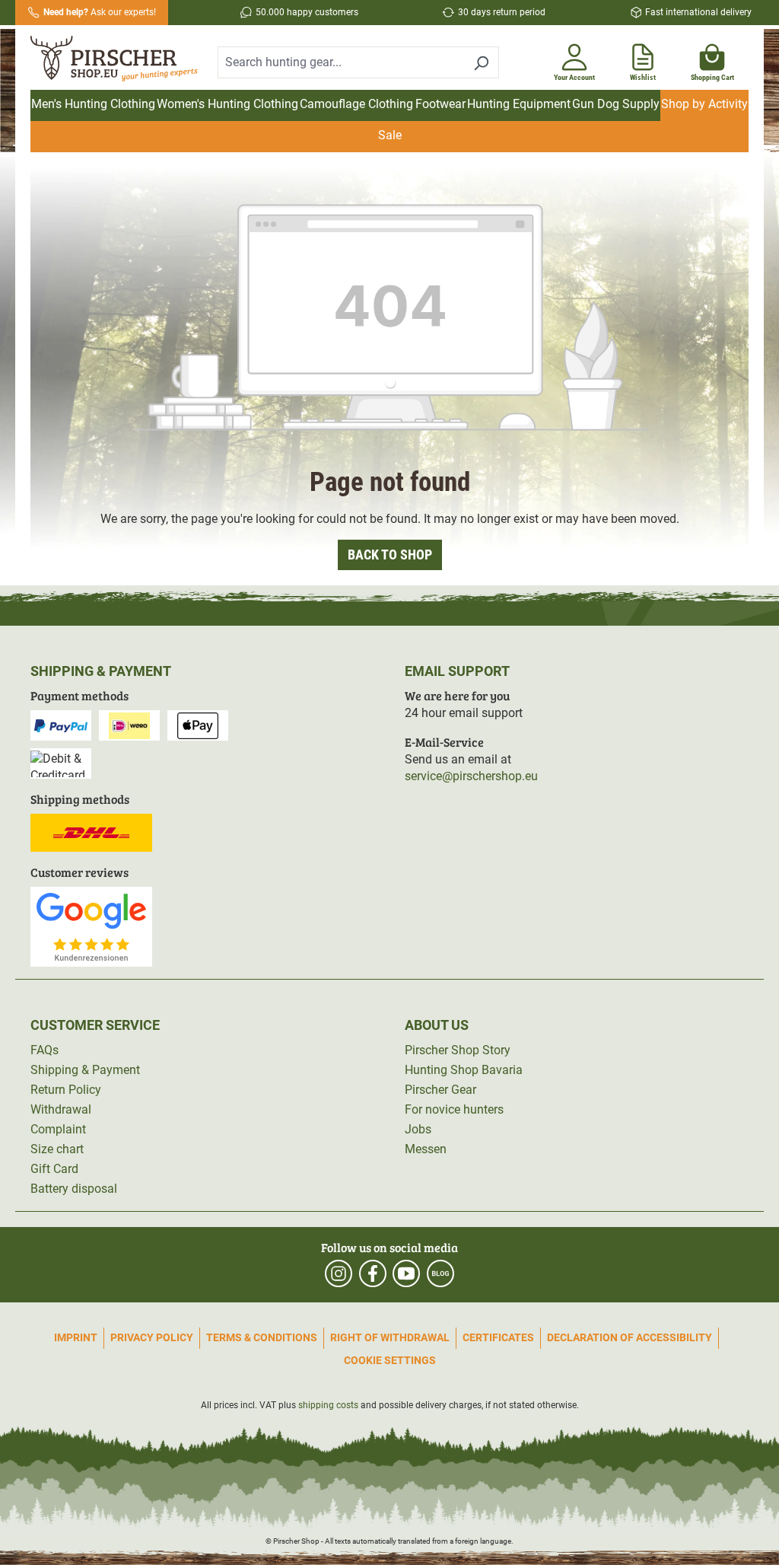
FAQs (44, 1050)
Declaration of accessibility (629, 1337)
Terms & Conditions (261, 1337)
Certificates (498, 1337)
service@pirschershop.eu (471, 776)
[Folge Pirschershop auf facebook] (372, 1273)
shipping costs (328, 1405)
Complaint (58, 1129)
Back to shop (390, 555)
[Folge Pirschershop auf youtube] (406, 1273)
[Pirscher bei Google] (91, 926)
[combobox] (341, 62)
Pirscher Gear (440, 1089)
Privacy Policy (151, 1337)
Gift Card (54, 1169)
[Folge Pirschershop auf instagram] (338, 1273)
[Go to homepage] (114, 59)
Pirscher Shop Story (457, 1050)
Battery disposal (73, 1188)
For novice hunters (454, 1109)
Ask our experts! (99, 12)
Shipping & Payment (85, 1070)
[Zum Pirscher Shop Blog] (440, 1273)
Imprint (75, 1337)
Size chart (57, 1149)
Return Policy (65, 1089)
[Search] (481, 62)
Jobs (418, 1129)
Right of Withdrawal (390, 1337)
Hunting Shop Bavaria (464, 1070)
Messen (426, 1149)
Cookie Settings (390, 1360)
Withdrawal (60, 1109)
